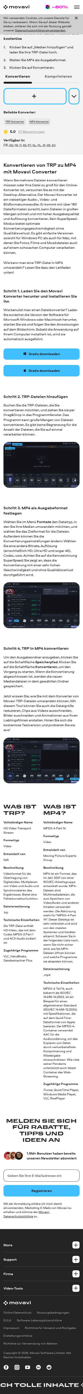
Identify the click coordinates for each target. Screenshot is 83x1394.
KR (48, 145)
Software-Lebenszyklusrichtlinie (39, 1320)
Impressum (11, 1328)
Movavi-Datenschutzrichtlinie (26, 1214)
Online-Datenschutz (17, 1313)
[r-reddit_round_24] (49, 1368)
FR (16, 145)
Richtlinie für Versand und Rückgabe (50, 1328)
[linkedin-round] (38, 1368)
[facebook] (6, 1368)
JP (43, 145)
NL (34, 145)
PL (39, 145)
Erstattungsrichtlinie (17, 1336)
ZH (54, 145)
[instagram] (17, 1368)
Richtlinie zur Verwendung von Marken (30, 1343)
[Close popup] (76, 24)
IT (20, 145)
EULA (7, 1320)
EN (11, 145)
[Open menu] (76, 7)
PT (29, 145)
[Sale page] (57, 7)
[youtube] (27, 1368)
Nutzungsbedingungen (53, 1313)
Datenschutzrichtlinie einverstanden (40, 30)
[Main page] (16, 7)
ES (24, 145)
